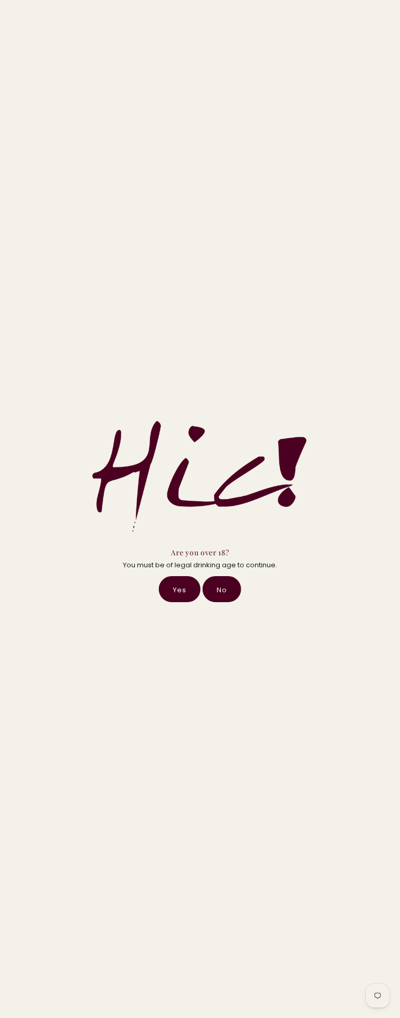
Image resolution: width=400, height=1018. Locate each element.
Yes (179, 590)
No (222, 590)
